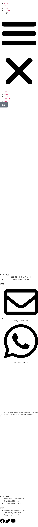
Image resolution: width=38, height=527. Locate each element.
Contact (7, 10)
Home (6, 3)
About (6, 8)
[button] (19, 52)
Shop (6, 6)
